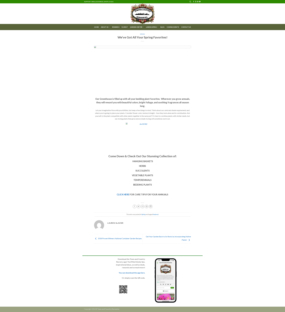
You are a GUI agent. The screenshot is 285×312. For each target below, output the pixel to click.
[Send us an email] (197, 1)
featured (155, 214)
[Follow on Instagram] (195, 1)
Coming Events (173, 27)
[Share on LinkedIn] (151, 206)
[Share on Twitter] (138, 206)
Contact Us (186, 27)
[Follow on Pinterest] (200, 1)
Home (96, 27)
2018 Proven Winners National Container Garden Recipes (120, 238)
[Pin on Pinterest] (146, 206)
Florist (125, 27)
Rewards (115, 27)
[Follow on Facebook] (193, 1)
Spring (142, 34)
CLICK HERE (123, 194)
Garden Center (136, 27)
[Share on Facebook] (134, 206)
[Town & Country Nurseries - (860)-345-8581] (142, 13)
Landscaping (151, 27)
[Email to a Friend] (142, 206)
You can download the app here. (132, 273)
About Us (104, 27)
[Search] (190, 1)
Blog (162, 27)
